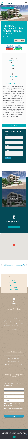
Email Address (8, 140)
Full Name (7, 134)
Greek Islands (8, 405)
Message (7, 150)
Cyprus (7, 403)
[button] (10, 47)
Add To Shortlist (19, 40)
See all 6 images (14, 198)
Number (7, 145)
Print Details (14, 125)
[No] (26, 434)
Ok (14, 437)
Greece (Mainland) (15, 403)
